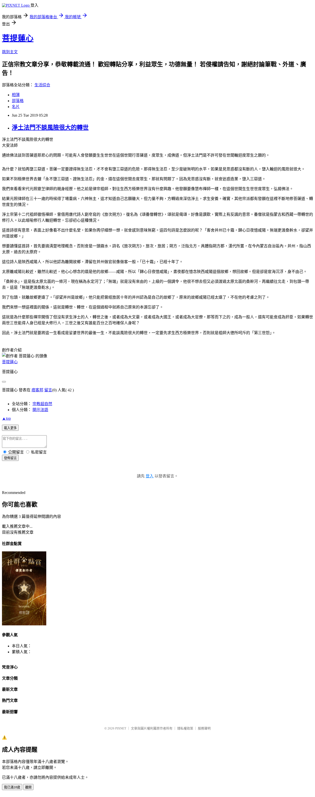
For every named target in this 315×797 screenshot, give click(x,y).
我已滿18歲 (12, 787)
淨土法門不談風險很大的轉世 (50, 127)
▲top (6, 418)
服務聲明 (204, 728)
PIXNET (120, 728)
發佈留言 (10, 458)
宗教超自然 (42, 404)
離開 (28, 787)
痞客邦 (37, 390)
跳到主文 (10, 52)
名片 (16, 107)
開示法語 (40, 410)
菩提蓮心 (17, 38)
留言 (48, 390)
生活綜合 (42, 85)
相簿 (16, 95)
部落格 (18, 101)
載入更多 (10, 428)
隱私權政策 (185, 728)
